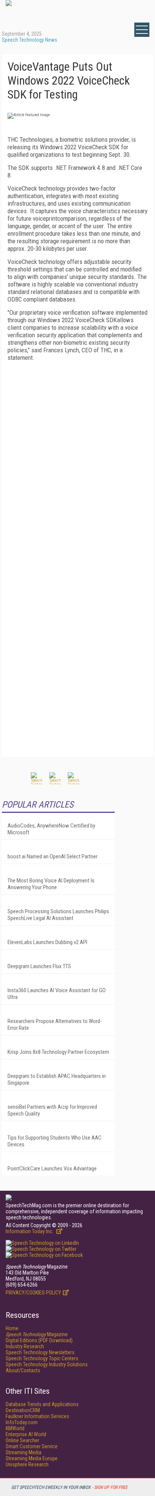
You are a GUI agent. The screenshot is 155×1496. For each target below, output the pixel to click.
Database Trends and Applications (42, 1404)
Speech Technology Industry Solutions (47, 1364)
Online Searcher (22, 1440)
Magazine (37, 1334)
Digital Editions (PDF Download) (39, 1340)
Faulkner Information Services (37, 1416)
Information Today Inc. (30, 1231)
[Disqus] (77, 461)
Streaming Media (23, 1452)
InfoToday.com (22, 1422)
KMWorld (15, 1428)
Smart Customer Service (32, 1446)
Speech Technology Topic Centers (42, 1358)
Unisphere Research (27, 1464)
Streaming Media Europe (32, 1458)
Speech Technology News (29, 40)
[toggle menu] (141, 30)
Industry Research (25, 1346)
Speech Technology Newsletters (40, 1352)
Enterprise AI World (26, 1434)
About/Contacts (23, 1370)
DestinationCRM (23, 1410)
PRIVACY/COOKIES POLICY (33, 1293)
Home (12, 1328)
